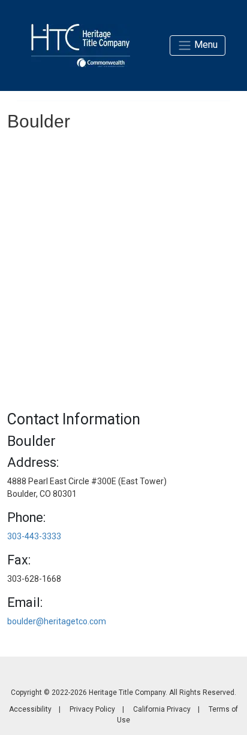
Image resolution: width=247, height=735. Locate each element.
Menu (205, 44)
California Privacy (162, 709)
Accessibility (30, 709)
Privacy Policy (92, 709)
